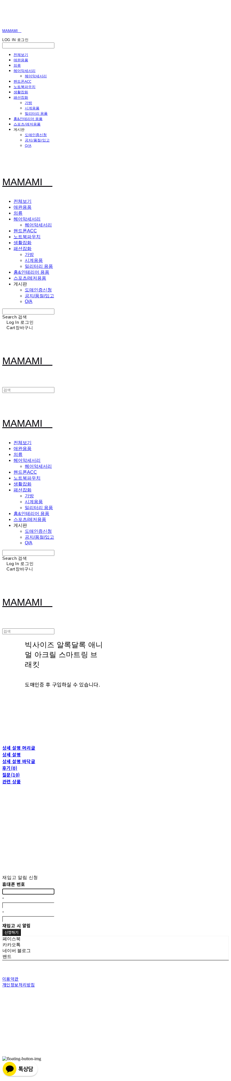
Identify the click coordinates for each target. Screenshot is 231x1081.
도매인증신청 (36, 134)
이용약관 (10, 979)
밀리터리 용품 (36, 113)
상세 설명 (11, 754)
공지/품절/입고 (37, 140)
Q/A (28, 145)
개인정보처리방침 (18, 985)
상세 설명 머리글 (18, 747)
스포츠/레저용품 (27, 124)
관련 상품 (11, 781)
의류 (17, 65)
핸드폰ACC (22, 81)
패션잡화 (21, 97)
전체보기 (21, 54)
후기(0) (9, 768)
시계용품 (32, 108)
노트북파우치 (24, 86)
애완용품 (21, 59)
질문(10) (11, 774)
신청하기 (12, 932)
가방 (28, 102)
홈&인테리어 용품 (28, 118)
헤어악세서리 (24, 70)
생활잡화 (21, 92)
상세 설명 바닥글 (18, 761)
